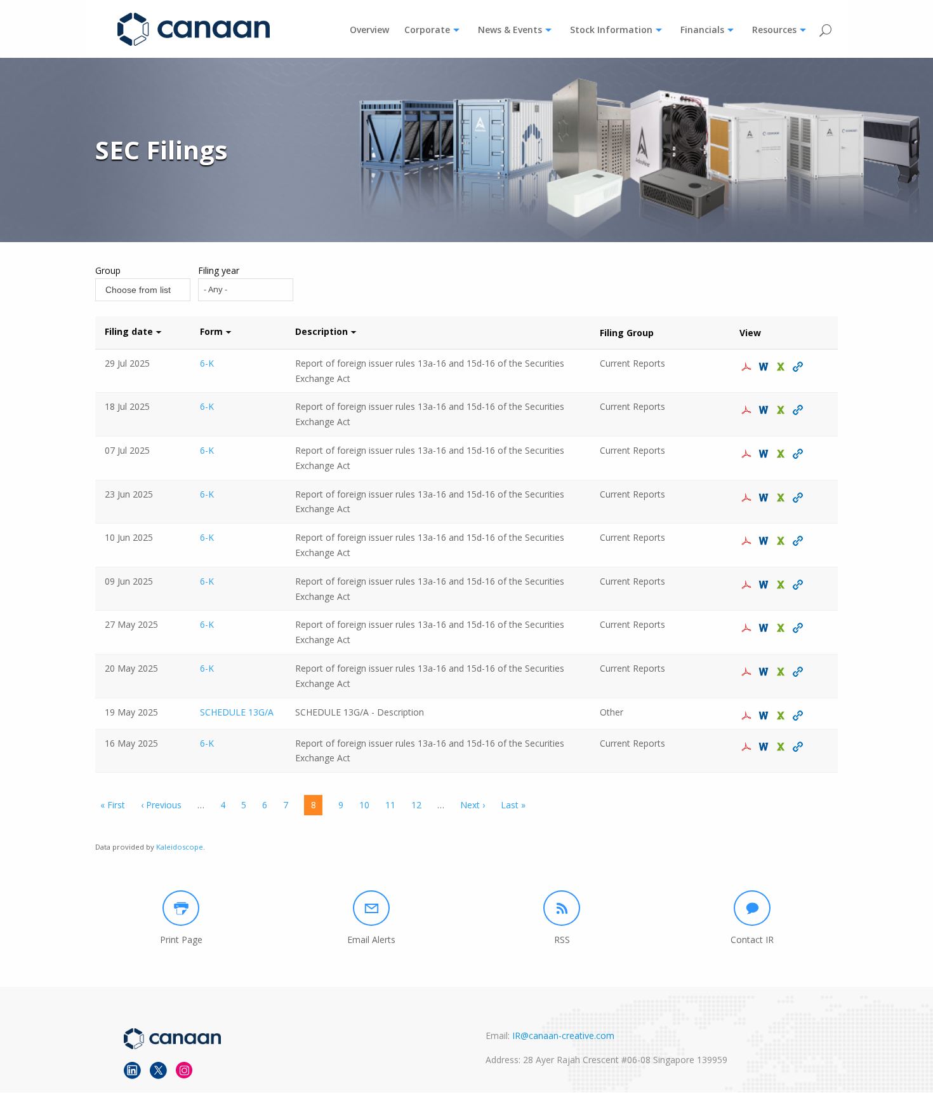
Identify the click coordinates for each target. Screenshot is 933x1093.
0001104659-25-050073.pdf (748, 747)
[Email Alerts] (371, 908)
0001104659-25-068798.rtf (765, 410)
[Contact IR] (752, 908)
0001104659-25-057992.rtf (765, 541)
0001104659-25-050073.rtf (765, 747)
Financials (702, 30)
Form (211, 331)
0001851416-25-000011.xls (782, 716)
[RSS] (561, 908)
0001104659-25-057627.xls (782, 585)
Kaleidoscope (179, 847)
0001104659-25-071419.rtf (765, 367)
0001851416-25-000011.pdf (748, 716)
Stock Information (611, 30)
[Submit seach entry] (825, 30)
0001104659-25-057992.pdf (748, 541)
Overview (369, 30)
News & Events (510, 30)
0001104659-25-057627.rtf (765, 585)
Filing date (129, 331)
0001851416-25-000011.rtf (765, 716)
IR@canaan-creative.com (563, 1035)
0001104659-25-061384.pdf (748, 498)
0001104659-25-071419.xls (782, 367)
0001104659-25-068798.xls (782, 410)
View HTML (799, 367)
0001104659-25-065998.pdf (748, 454)
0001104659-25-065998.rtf (765, 454)
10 (364, 805)
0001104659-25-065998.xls (782, 454)
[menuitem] (369, 30)
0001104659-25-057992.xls (782, 541)
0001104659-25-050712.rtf (765, 672)
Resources (774, 30)
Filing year (218, 270)
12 (416, 805)
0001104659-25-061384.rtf (765, 498)
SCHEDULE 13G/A (237, 712)
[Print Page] (180, 908)
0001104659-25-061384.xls (782, 498)
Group (108, 270)
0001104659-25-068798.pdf (748, 410)
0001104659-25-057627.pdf (748, 585)
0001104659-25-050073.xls (782, 747)
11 (390, 805)
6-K (207, 363)
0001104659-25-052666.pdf (748, 628)
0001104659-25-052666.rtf (765, 628)
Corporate (427, 30)
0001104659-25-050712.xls (782, 672)
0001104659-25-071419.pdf (748, 367)
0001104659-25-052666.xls (782, 628)
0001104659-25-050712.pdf (748, 672)
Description (321, 331)
